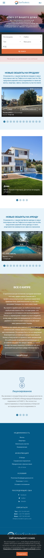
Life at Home (22, 467)
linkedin (23, 501)
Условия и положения (22, 484)
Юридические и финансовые (22, 464)
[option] (22, 103)
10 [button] (33, 122)
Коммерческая (22, 447)
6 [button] (20, 122)
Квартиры (22, 440)
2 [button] (8, 122)
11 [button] (36, 122)
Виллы (22, 437)
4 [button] (14, 122)
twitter (23, 498)
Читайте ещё (22, 355)
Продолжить (22, 554)
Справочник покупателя (22, 461)
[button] (12, 36)
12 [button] (40, 122)
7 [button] (24, 122)
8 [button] (27, 122)
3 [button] (11, 122)
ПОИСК (23, 51)
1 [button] (4, 122)
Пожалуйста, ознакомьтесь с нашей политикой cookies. (22, 549)
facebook (23, 495)
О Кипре (22, 457)
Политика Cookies (22, 481)
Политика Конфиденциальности (22, 478)
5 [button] (17, 122)
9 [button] (30, 122)
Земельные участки (22, 444)
